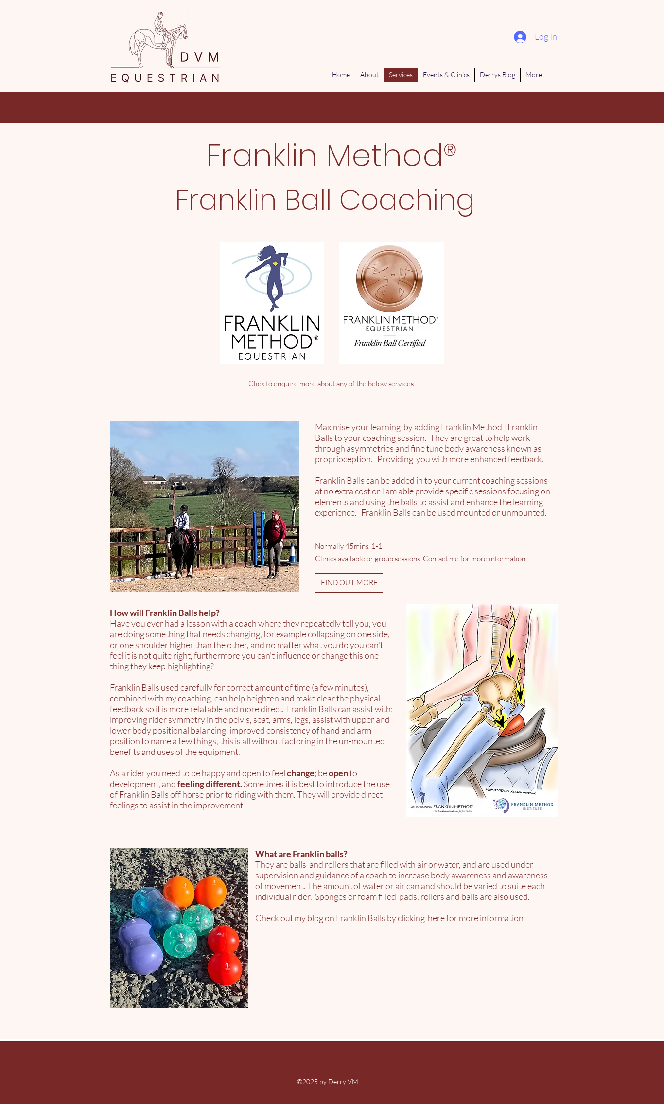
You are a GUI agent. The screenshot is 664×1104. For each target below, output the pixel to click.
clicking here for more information (461, 917)
